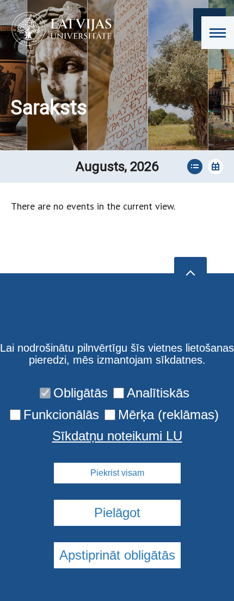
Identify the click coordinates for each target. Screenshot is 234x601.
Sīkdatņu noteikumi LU (117, 436)
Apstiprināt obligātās (117, 555)
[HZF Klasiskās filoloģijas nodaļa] (58, 29)
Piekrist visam (117, 472)
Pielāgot (117, 512)
